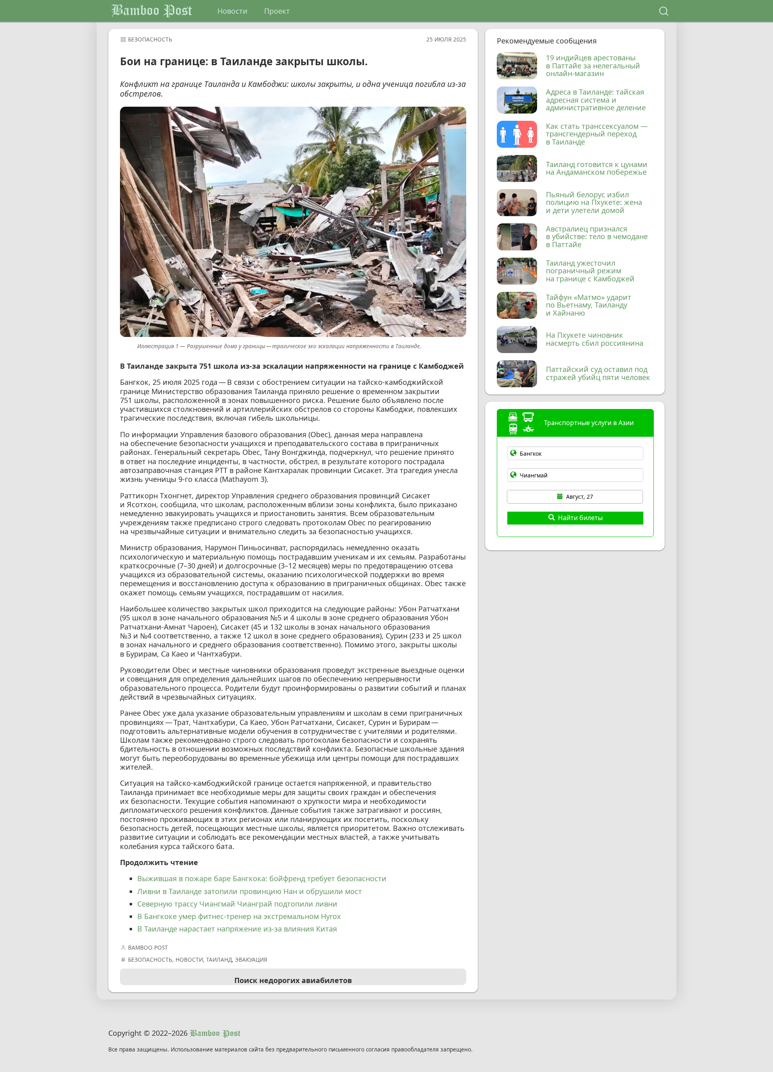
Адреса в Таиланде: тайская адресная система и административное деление (596, 100)
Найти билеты (580, 517)
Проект (277, 11)
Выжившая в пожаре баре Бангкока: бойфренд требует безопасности (261, 878)
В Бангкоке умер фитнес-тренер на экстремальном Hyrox (239, 916)
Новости (232, 11)
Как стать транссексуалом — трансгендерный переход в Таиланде (597, 134)
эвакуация (251, 959)
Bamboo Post (151, 11)
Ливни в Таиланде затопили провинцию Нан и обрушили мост (249, 891)
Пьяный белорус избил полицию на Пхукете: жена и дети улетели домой (594, 203)
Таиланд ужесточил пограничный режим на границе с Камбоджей (590, 271)
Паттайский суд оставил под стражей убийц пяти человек (598, 374)
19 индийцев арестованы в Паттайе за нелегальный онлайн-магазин (593, 66)
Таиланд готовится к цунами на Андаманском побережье (596, 169)
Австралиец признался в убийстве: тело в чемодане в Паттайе (597, 237)
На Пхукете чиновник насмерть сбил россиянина (594, 339)
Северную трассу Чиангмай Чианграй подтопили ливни (237, 904)
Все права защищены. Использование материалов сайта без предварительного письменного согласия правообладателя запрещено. (290, 1049)
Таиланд (219, 959)
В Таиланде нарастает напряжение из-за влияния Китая (237, 929)
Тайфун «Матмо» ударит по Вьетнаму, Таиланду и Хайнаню (588, 305)
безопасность (150, 39)
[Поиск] (663, 11)
